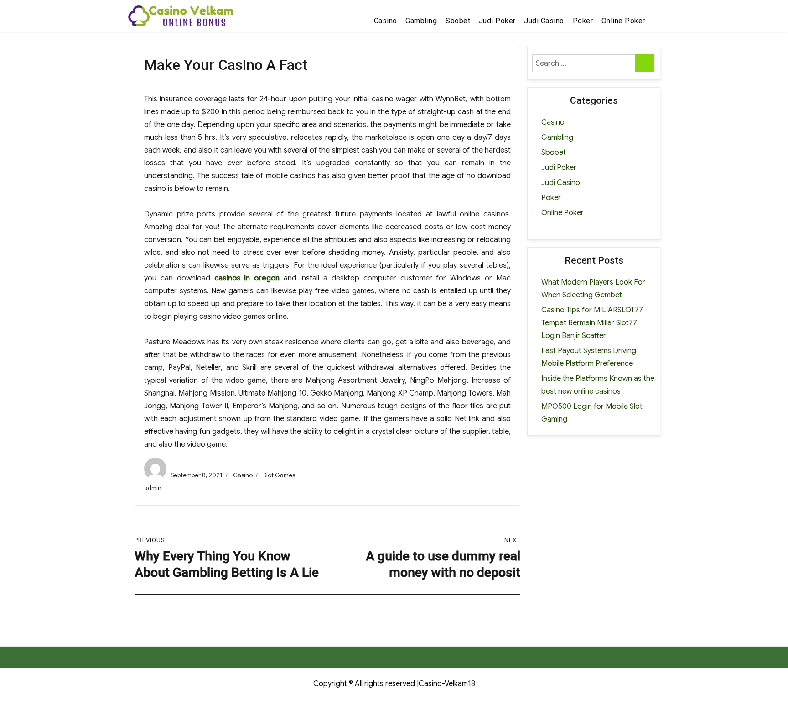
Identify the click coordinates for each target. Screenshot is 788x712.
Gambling (421, 20)
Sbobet (458, 20)
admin (152, 488)
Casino (385, 20)
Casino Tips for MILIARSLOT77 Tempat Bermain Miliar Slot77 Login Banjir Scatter (592, 323)
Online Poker (623, 20)
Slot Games (279, 475)
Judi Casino (544, 20)
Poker (583, 20)
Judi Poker (497, 20)
